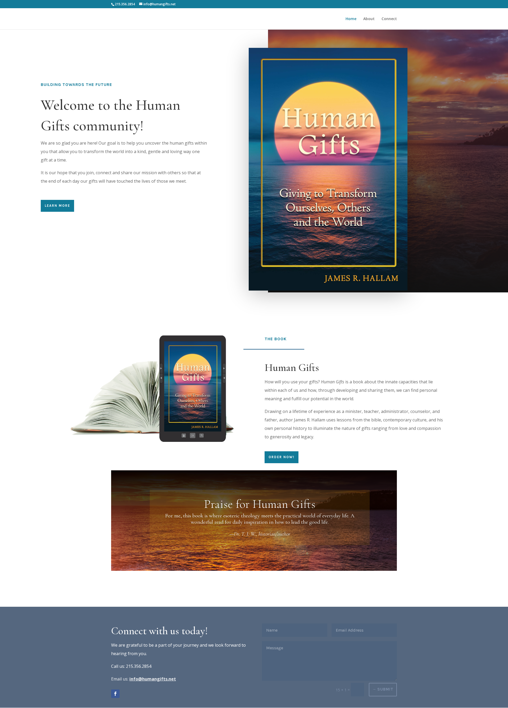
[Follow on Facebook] (115, 693)
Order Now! (281, 457)
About (369, 19)
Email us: (119, 679)
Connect (389, 19)
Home (351, 19)
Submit (385, 689)
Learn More (57, 206)
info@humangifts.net (152, 679)
